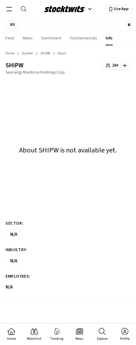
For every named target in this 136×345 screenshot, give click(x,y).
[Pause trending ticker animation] (129, 25)
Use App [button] (121, 9)
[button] (12, 25)
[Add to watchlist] (125, 65)
